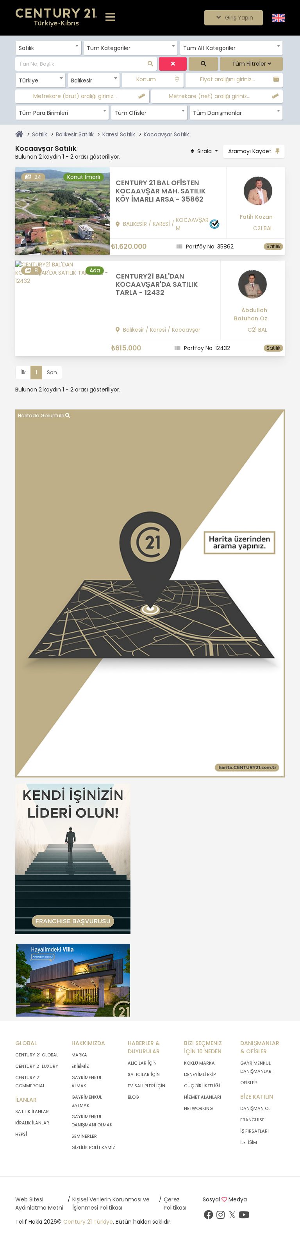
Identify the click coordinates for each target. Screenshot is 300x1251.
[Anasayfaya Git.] (56, 17)
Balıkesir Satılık (75, 134)
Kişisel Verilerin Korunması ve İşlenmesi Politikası (111, 1204)
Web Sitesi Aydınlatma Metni (39, 1204)
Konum (146, 79)
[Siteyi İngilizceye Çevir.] (278, 17)
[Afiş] (72, 858)
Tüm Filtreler (250, 64)
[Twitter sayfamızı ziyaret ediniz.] (232, 1216)
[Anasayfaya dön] (19, 135)
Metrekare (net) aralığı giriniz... (209, 96)
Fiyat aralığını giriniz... (227, 79)
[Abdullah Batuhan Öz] (247, 287)
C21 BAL (263, 228)
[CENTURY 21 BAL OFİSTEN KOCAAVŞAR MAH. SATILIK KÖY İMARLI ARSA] (62, 210)
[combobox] (48, 47)
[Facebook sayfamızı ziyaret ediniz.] (208, 1216)
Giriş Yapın (238, 17)
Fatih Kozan (256, 217)
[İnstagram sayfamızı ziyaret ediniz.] (220, 1216)
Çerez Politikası (175, 1204)
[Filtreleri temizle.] (173, 64)
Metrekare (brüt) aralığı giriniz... (75, 96)
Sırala (204, 151)
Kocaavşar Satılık (166, 134)
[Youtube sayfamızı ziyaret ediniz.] (244, 1216)
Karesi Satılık (118, 134)
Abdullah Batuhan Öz (250, 314)
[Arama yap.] (203, 64)
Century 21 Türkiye (88, 1222)
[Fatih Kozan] (252, 193)
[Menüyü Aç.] (110, 17)
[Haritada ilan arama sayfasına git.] (150, 593)
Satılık (39, 134)
